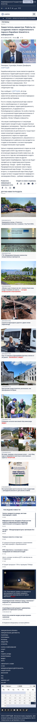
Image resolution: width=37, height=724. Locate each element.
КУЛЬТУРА (4, 644)
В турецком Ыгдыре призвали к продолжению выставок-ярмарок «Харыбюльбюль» (17, 543)
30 (34, 703)
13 (19, 698)
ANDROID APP (5, 680)
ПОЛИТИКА (4, 635)
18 (10, 700)
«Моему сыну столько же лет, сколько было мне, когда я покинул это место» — (18, 289)
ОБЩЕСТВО (4, 642)
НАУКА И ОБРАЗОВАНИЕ (8, 647)
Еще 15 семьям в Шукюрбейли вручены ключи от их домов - (18, 356)
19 (15, 700)
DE (8, 8)
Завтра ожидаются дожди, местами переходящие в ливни (14, 514)
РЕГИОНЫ (5, 22)
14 (24, 698)
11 (10, 698)
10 (5, 698)
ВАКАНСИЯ (4, 673)
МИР (2, 651)
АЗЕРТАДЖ (5, 68)
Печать (15, 37)
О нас (3, 666)
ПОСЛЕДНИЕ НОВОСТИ (11, 510)
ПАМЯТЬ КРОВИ (6, 654)
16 (34, 698)
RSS (2, 678)
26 (15, 703)
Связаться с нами (7, 664)
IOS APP (3, 682)
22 (29, 700)
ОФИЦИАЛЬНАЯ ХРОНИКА (9, 630)
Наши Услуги (5, 670)
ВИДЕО (3, 658)
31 (5, 705)
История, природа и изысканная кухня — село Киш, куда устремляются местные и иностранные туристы (18, 456)
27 (19, 703)
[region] (19, 568)
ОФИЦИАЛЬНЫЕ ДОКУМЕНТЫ (10, 633)
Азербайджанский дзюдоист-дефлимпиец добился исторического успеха (16, 608)
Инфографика (6, 656)
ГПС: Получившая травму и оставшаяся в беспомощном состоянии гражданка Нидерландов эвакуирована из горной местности (17, 594)
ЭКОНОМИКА (5, 637)
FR (10, 8)
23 (34, 700)
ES (12, 8)
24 (5, 703)
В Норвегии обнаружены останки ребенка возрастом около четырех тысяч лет (15, 623)
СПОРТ (3, 649)
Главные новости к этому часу (12, 537)
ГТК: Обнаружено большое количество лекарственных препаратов (14, 256)
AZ (1, 8)
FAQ (2, 676)
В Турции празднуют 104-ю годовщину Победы (17, 564)
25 (10, 703)
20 (19, 700)
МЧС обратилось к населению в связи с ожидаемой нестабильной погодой (15, 550)
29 (29, 703)
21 (24, 700)
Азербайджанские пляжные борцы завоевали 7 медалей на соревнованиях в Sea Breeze (18, 601)
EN (6, 8)
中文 (19, 8)
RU (4, 8)
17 (5, 700)
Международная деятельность (12, 668)
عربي (15, 8)
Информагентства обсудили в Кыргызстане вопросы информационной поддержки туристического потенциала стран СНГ (16, 522)
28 (24, 703)
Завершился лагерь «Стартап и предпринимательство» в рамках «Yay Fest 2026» (18, 223)
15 (29, 698)
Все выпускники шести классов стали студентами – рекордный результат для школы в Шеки (18, 489)
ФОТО (3, 661)
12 (15, 698)
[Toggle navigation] (33, 14)
